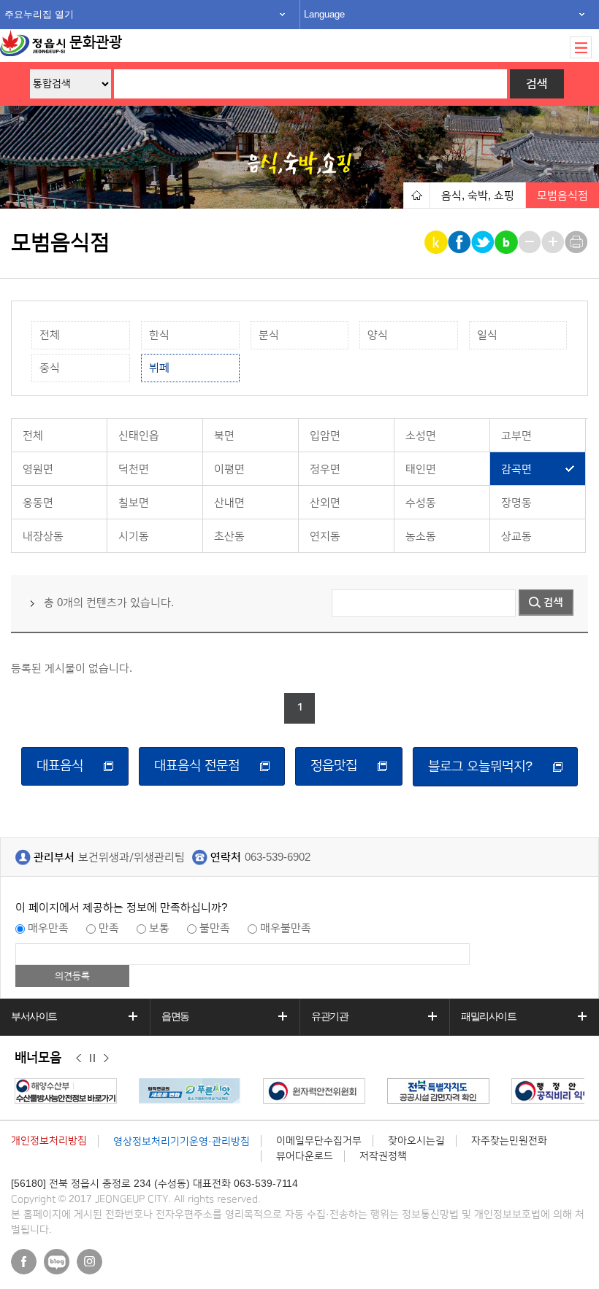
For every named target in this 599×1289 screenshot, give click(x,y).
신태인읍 (138, 436)
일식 (487, 335)
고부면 (516, 436)
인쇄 (577, 242)
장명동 (516, 503)
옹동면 (38, 503)
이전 (78, 1058)
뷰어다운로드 (304, 1156)
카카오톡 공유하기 (437, 242)
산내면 (229, 503)
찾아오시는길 (416, 1141)
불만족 (214, 928)
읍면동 (175, 1016)
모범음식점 (562, 196)
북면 (224, 436)
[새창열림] (69, 1091)
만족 (109, 928)
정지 (92, 1058)
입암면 (325, 436)
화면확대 (554, 242)
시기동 (133, 536)
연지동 (325, 536)
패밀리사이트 (488, 1016)
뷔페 (159, 368)
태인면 (420, 469)
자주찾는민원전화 (509, 1141)
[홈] (416, 195)
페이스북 (24, 1261)
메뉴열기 (581, 47)
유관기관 (329, 1016)
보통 (159, 928)
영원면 (38, 469)
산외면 (325, 503)
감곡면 (516, 469)
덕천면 (133, 469)
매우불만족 (285, 928)
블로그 (56, 1261)
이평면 (229, 469)
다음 (106, 1058)
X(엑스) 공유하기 (484, 242)
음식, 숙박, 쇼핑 (477, 196)
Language (324, 14)
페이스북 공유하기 (460, 242)
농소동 (420, 536)
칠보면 (133, 503)
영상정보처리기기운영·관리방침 (181, 1141)
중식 (49, 368)
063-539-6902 (277, 857)
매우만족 (48, 928)
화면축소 (530, 242)
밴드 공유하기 (507, 242)
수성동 (420, 503)
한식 (159, 335)
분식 (269, 335)
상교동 (516, 536)
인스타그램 (89, 1261)
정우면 (325, 469)
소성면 (420, 436)
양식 (377, 335)
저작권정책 (383, 1156)
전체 (49, 335)
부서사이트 (34, 1016)
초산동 (229, 536)
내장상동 (43, 536)
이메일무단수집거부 (319, 1141)
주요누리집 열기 (39, 14)
